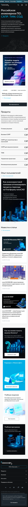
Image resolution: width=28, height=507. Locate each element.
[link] (5, 5)
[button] (18, 5)
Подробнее (16, 499)
